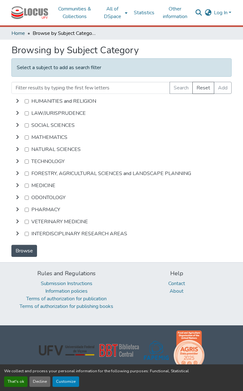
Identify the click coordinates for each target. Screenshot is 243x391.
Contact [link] (176, 283)
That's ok (16, 381)
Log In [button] (221, 12)
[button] (29, 12)
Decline (40, 381)
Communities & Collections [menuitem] (74, 12)
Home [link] (18, 33)
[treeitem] (121, 113)
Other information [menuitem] (175, 12)
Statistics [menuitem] (144, 12)
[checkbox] (27, 101)
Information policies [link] (66, 291)
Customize (66, 381)
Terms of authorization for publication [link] (66, 298)
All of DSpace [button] (112, 12)
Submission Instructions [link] (66, 283)
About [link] (177, 291)
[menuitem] (114, 12)
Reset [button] (203, 87)
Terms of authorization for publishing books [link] (66, 306)
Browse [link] (24, 250)
